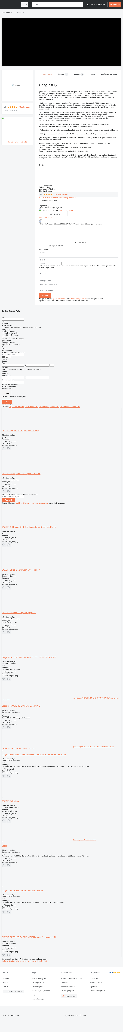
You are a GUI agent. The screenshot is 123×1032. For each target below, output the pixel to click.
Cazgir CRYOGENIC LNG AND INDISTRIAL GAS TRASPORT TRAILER (34, 754)
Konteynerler (32, 961)
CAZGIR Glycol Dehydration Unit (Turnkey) (21, 570)
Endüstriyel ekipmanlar (18, 961)
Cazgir (4, 846)
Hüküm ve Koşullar (39, 978)
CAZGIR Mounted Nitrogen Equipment (19, 612)
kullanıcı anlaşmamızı (77, 299)
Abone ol (8, 500)
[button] (50, 201)
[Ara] (34, 4)
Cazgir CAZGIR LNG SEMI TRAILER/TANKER (22, 890)
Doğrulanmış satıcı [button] (46, 185)
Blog (33, 995)
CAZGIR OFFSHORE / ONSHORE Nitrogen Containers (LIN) (29, 937)
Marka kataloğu (38, 999)
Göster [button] (56, 210)
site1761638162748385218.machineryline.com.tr (57, 198)
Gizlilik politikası (38, 983)
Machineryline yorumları (41, 991)
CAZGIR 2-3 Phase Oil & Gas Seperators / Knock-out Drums (29, 527)
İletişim (5, 987)
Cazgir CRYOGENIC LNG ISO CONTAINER (21, 706)
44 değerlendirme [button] (25, 107)
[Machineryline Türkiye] (10, 4)
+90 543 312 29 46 (66, 210)
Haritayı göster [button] (80, 242)
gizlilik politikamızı (59, 299)
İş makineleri (42, 961)
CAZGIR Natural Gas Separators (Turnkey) (21, 431)
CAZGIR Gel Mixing (10, 801)
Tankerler (5, 961)
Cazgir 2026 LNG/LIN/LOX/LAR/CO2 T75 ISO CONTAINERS (29, 657)
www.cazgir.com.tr (45, 217)
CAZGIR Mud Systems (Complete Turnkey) (21, 473)
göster (6, 393)
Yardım (5, 983)
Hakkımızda (7, 978)
